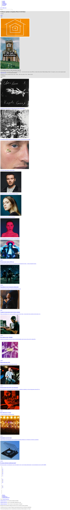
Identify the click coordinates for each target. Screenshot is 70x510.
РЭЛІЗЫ (3, 1)
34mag (1, 15)
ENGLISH (4, 5)
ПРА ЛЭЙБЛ (4, 4)
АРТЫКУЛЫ (4, 3)
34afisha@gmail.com (3, 500)
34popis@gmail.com (6, 499)
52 (2, 475)
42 (2, 470)
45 (2, 473)
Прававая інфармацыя (5, 497)
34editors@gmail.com (3, 502)
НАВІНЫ (3, 2)
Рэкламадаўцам (4, 496)
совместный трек (3, 72)
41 (2, 469)
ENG (5, 7)
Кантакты (3, 495)
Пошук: (1, 9)
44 (2, 472)
